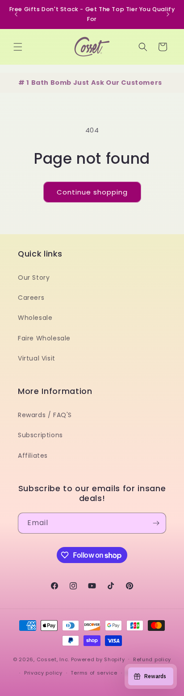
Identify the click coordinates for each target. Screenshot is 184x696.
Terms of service (94, 672)
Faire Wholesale (44, 338)
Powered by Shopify (98, 659)
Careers (31, 297)
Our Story (34, 277)
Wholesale (35, 317)
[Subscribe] (156, 523)
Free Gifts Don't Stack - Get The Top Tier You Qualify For (92, 14)
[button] (18, 47)
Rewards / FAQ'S (45, 414)
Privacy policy (43, 672)
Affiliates (33, 455)
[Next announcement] (168, 14)
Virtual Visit (36, 358)
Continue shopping (92, 192)
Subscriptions (40, 435)
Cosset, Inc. (53, 659)
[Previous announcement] (16, 14)
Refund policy (152, 659)
